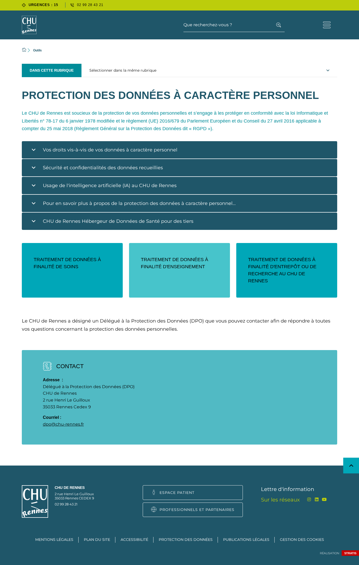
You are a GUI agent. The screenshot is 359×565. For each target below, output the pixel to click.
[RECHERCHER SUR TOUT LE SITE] (279, 25)
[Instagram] (309, 499)
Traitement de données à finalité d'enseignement (174, 263)
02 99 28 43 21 (66, 504)
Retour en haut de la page (351, 465)
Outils (37, 50)
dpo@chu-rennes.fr (63, 424)
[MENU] (326, 24)
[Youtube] (324, 499)
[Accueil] (24, 50)
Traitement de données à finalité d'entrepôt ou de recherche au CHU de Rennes (282, 270)
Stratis (350, 553)
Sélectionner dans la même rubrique (122, 70)
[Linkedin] (316, 499)
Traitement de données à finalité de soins (67, 263)
